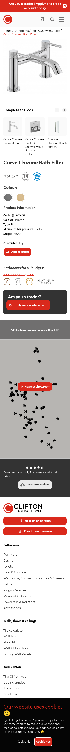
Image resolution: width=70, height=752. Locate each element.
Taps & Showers (41, 30)
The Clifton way (14, 676)
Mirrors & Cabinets (17, 596)
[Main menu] (62, 19)
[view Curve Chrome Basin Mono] (12, 126)
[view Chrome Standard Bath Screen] (57, 126)
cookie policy (55, 728)
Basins (8, 560)
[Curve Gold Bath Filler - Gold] (20, 197)
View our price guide (18, 274)
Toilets (8, 566)
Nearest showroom (37, 386)
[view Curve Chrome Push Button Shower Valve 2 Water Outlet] (34, 126)
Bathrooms (21, 30)
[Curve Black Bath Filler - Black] (8, 197)
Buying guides (14, 682)
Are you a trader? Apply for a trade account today (35, 6)
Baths (7, 584)
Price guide (11, 688)
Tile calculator (13, 630)
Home (7, 30)
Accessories (12, 608)
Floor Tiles (10, 642)
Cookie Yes (43, 741)
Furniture (10, 554)
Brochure (10, 694)
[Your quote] (42, 19)
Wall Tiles (10, 636)
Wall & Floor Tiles (15, 648)
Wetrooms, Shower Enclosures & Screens (34, 578)
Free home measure (37, 531)
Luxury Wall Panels (17, 654)
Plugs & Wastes (14, 590)
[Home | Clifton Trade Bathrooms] (7, 19)
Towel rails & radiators (19, 602)
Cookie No (23, 741)
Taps (57, 30)
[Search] (52, 19)
